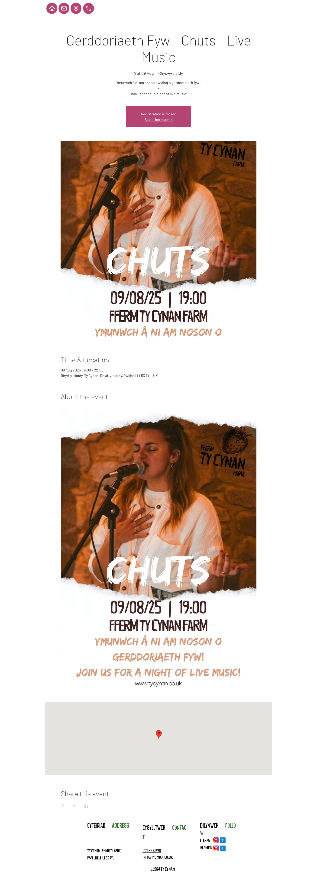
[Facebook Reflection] (223, 840)
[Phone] (88, 8)
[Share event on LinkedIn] (86, 806)
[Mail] (63, 8)
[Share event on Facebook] (63, 806)
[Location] (76, 8)
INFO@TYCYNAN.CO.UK (157, 857)
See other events (159, 119)
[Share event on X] (74, 806)
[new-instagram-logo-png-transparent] (216, 840)
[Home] (51, 8)
